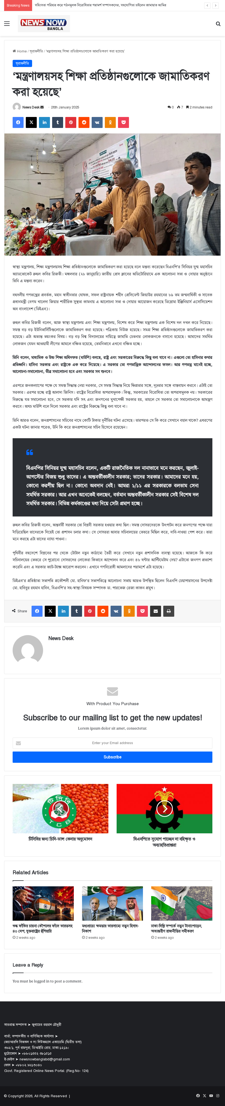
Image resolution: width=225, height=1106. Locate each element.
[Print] (168, 611)
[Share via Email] (155, 611)
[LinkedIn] (44, 122)
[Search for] (218, 25)
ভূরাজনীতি (36, 51)
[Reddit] (83, 122)
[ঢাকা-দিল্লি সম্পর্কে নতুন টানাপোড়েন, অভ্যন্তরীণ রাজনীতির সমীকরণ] (181, 903)
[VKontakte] (97, 122)
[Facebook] (18, 122)
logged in (41, 981)
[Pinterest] (70, 122)
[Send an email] (42, 107)
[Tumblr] (57, 122)
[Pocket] (123, 122)
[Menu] (7, 25)
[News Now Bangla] (44, 23)
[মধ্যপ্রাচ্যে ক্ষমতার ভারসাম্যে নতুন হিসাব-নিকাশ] (112, 903)
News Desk (31, 107)
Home (21, 51)
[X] (31, 122)
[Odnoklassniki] (110, 122)
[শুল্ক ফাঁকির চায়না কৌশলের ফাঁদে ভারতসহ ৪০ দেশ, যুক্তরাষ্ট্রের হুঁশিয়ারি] (43, 903)
